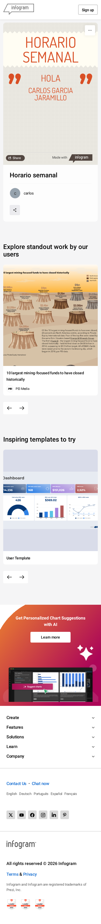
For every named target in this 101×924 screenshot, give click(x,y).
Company (15, 756)
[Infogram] (18, 10)
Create (12, 717)
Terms (12, 874)
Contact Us (16, 783)
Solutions (15, 736)
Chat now (40, 783)
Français (70, 794)
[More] (90, 30)
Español (56, 794)
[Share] (15, 210)
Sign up (88, 10)
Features (14, 727)
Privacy (30, 874)
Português (41, 794)
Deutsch (25, 794)
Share (17, 158)
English (11, 794)
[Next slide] (22, 408)
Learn (12, 746)
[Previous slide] (9, 408)
